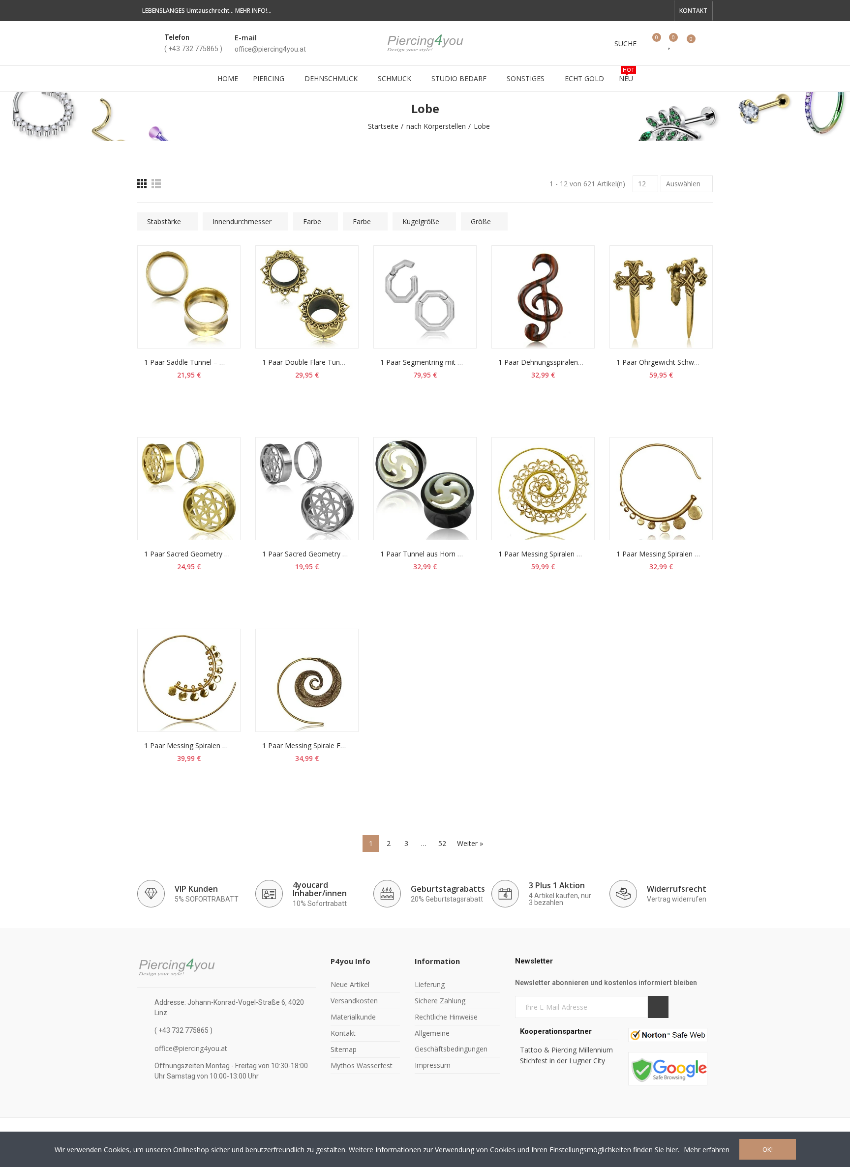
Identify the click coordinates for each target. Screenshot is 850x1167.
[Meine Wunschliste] (670, 43)
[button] (693, 10)
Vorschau (216, 301)
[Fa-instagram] (663, 11)
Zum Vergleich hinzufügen (216, 262)
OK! (767, 1149)
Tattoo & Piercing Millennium (566, 1049)
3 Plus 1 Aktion (557, 885)
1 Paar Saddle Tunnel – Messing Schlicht (208, 362)
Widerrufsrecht (676, 888)
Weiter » (470, 843)
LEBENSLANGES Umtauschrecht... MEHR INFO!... (207, 10)
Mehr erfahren (706, 1149)
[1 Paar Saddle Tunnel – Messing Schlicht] (189, 297)
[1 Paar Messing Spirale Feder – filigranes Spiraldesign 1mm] (307, 680)
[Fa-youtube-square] (632, 11)
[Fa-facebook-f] (616, 11)
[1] (658, 1007)
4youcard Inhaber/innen (320, 889)
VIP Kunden (196, 888)
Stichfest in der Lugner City (563, 1060)
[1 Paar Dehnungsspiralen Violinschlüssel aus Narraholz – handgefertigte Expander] (543, 297)
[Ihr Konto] (708, 43)
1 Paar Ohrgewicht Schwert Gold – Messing (685, 362)
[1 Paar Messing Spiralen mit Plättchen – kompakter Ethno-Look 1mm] (661, 488)
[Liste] (156, 183)
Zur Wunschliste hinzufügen (216, 282)
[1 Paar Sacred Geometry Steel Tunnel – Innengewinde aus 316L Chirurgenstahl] (307, 488)
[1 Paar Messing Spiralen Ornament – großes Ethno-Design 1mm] (543, 488)
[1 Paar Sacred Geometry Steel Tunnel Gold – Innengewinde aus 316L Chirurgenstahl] (189, 488)
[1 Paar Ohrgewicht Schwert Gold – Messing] (661, 297)
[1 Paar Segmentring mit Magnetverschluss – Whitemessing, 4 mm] (425, 297)
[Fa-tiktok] (648, 11)
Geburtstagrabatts (448, 888)
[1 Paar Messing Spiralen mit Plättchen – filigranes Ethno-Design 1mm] (189, 680)
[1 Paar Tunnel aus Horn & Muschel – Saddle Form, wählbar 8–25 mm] (425, 488)
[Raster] (142, 183)
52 (442, 843)
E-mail (246, 37)
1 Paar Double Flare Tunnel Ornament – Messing (340, 362)
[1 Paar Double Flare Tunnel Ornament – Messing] (307, 297)
